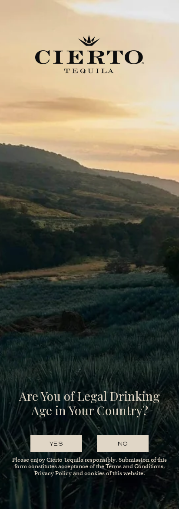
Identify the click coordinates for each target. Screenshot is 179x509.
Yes (56, 443)
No (123, 443)
